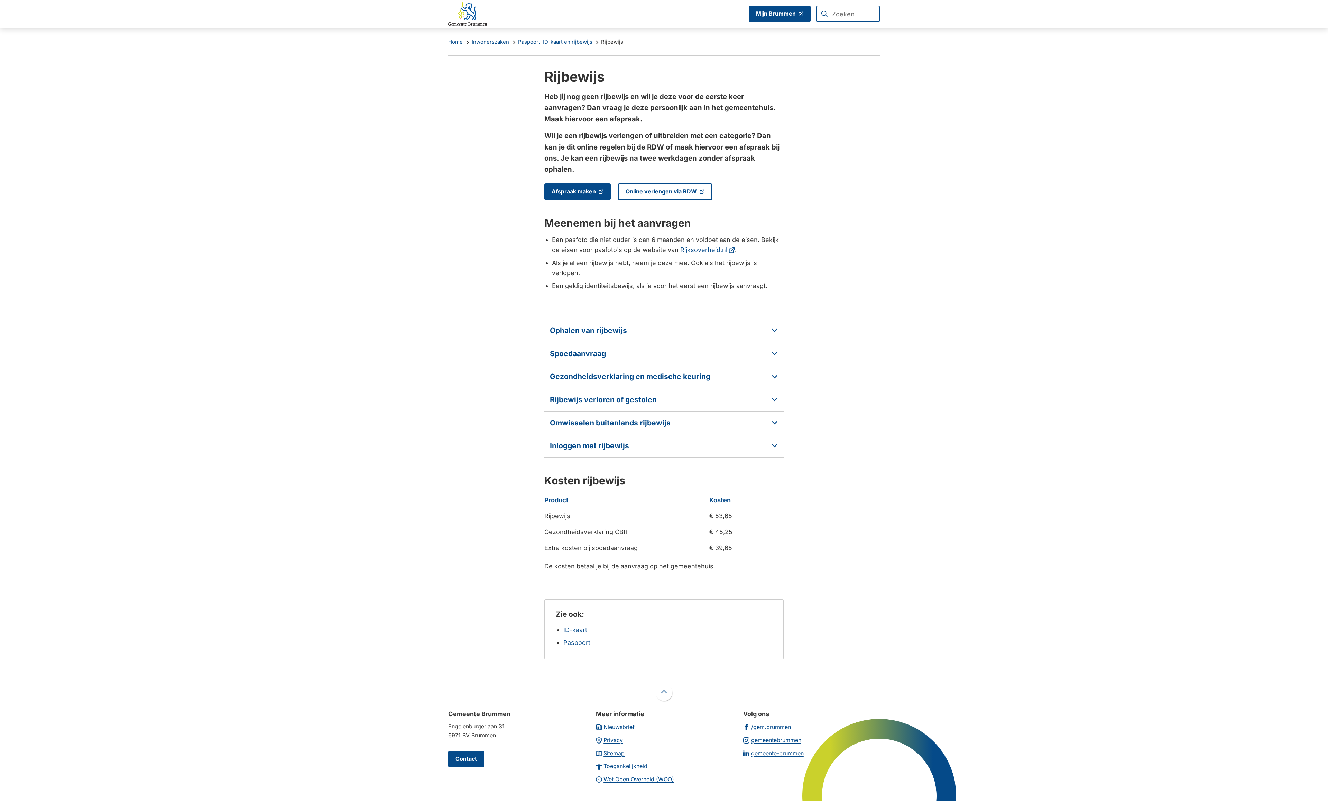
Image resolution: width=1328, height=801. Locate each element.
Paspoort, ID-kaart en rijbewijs (555, 41)
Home (455, 41)
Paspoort (576, 642)
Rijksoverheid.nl (707, 249)
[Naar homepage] (467, 14)
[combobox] (848, 14)
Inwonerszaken (490, 41)
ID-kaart (575, 629)
